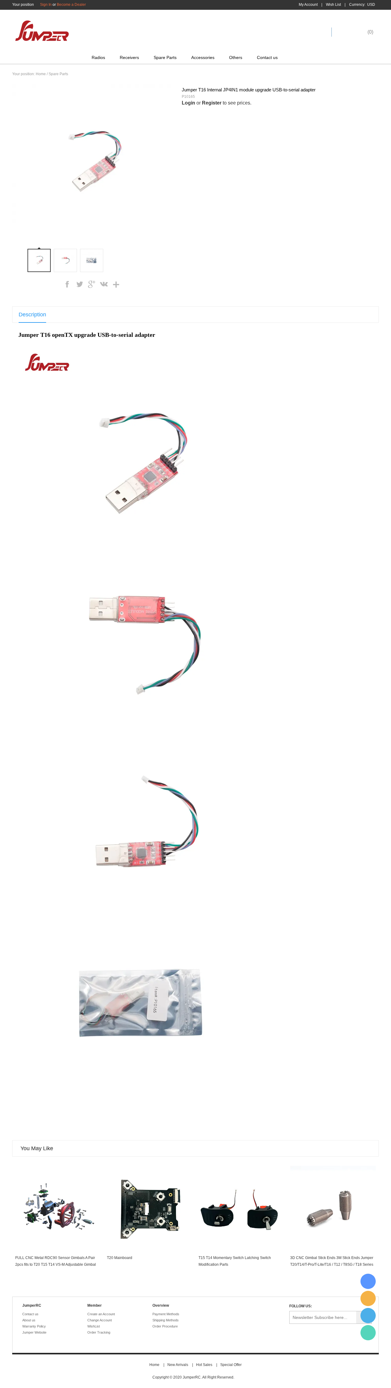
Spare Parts (165, 57)
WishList (93, 1326)
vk (104, 284)
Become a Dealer (71, 4)
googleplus (92, 284)
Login (188, 102)
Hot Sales (204, 1365)
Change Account (99, 1320)
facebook (67, 284)
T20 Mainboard (119, 1258)
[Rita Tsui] (368, 1281)
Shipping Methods (165, 1320)
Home (41, 74)
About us (28, 1320)
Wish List (333, 4)
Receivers (129, 57)
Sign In (46, 4)
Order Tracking (98, 1332)
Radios (98, 57)
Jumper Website (34, 1332)
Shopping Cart (354, 32)
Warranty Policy (34, 1326)
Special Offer (231, 1365)
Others (235, 57)
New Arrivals (177, 1365)
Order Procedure (165, 1326)
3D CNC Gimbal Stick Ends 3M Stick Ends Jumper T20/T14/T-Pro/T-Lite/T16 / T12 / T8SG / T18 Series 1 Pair (331, 1264)
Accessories (202, 57)
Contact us (267, 57)
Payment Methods (165, 1314)
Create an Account (101, 1314)
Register (211, 102)
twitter (79, 284)
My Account (308, 4)
